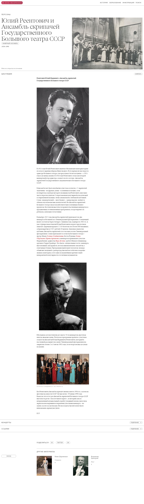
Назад (9, 456)
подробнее (135, 429)
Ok (68, 442)
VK (52, 442)
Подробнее (135, 422)
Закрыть (138, 74)
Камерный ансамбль (10, 43)
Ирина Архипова (52, 238)
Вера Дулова (60, 241)
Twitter (60, 442)
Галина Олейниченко (55, 236)
